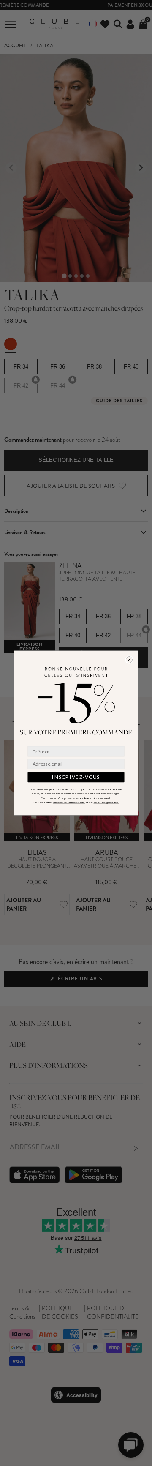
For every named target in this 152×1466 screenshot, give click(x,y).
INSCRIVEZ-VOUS (76, 777)
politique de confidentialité (69, 802)
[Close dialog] (129, 659)
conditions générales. (106, 802)
